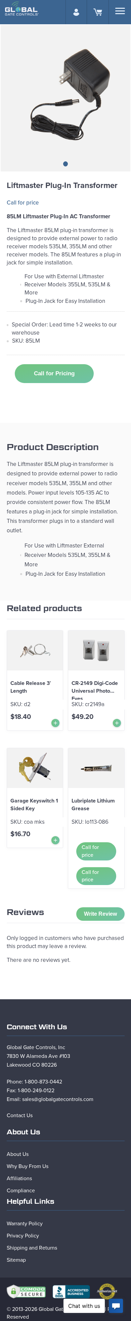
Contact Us (20, 1115)
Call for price (23, 202)
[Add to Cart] (55, 723)
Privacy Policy (23, 1235)
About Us (18, 1154)
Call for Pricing (54, 373)
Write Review (100, 914)
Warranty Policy (25, 1223)
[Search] (120, 11)
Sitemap (16, 1260)
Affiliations (19, 1178)
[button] (65, 163)
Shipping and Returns (32, 1248)
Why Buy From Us (27, 1166)
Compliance (21, 1190)
